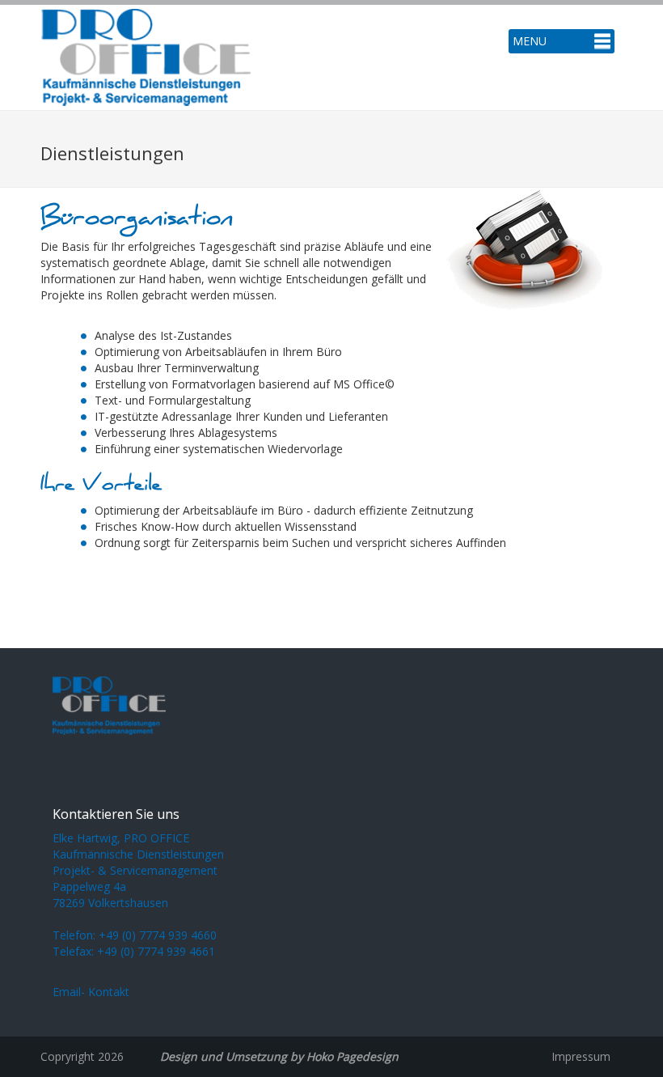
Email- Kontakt (91, 991)
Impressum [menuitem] (580, 1056)
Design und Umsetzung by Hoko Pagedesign (279, 1056)
